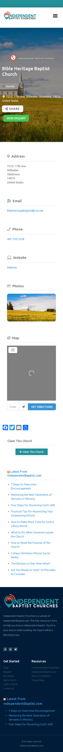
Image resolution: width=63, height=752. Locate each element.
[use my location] (23, 406)
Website (12, 267)
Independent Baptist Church (36, 58)
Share (14, 108)
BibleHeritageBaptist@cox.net (25, 210)
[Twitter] (15, 649)
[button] (55, 16)
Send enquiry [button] (16, 118)
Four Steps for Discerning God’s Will (33, 505)
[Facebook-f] (5, 649)
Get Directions (42, 406)
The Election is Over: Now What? (30, 563)
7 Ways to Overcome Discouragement (32, 710)
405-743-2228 (15, 239)
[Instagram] (10, 649)
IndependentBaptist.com (31, 746)
